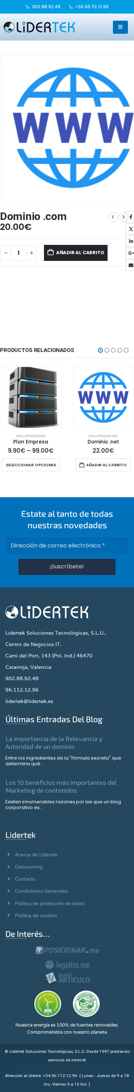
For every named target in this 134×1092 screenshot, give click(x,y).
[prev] (113, 217)
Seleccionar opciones (31, 465)
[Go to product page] (30, 397)
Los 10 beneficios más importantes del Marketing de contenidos (60, 786)
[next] (124, 217)
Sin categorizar (30, 436)
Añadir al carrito (80, 252)
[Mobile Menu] (120, 27)
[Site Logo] (39, 27)
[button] (100, 350)
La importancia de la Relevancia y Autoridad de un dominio (54, 742)
